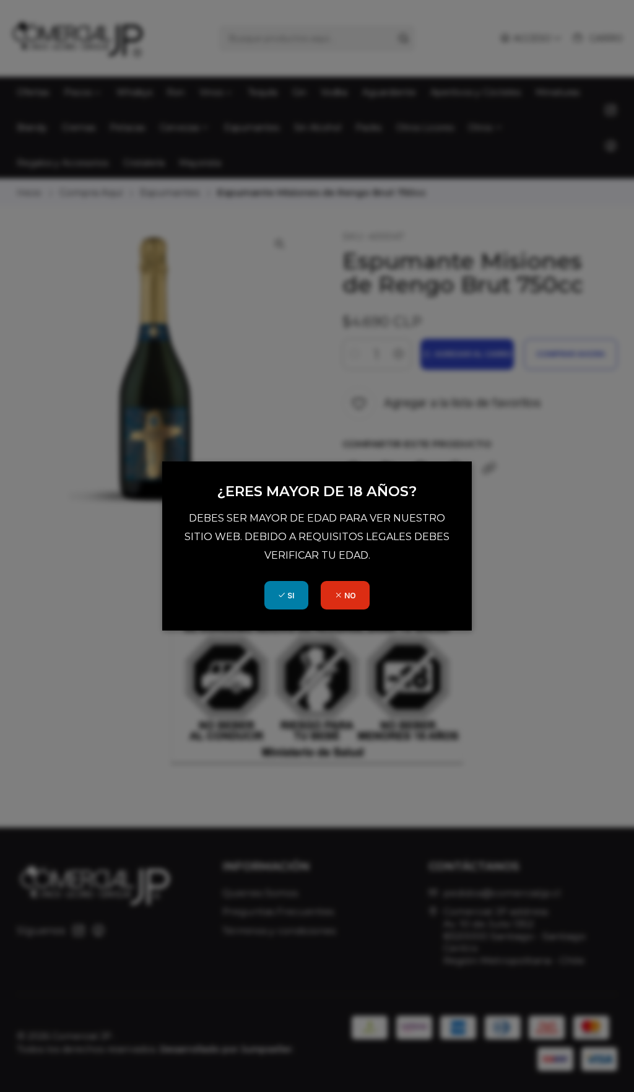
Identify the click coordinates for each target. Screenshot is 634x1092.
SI (289, 595)
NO (349, 595)
